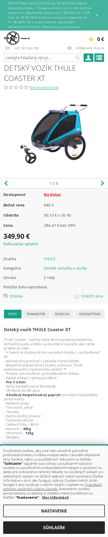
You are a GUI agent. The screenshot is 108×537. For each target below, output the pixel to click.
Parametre (36, 314)
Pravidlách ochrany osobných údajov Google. (52, 486)
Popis (12, 314)
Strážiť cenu (92, 296)
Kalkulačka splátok (20, 243)
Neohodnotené (44, 88)
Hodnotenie (89, 314)
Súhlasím (54, 527)
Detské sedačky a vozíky (65, 268)
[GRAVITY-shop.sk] (17, 37)
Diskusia (62, 314)
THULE (50, 258)
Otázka (16, 296)
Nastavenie (54, 511)
